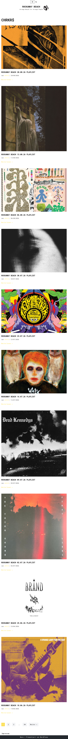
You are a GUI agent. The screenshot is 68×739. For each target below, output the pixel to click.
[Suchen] (36, 2)
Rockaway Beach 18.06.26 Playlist (18, 705)
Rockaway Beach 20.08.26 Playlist (18, 72)
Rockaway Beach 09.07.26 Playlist (18, 480)
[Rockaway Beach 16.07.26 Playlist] (34, 371)
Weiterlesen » (7, 80)
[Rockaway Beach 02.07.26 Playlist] (34, 526)
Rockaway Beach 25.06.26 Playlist (18, 623)
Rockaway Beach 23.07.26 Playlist (18, 336)
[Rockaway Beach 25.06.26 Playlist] (34, 598)
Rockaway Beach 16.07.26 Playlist (18, 396)
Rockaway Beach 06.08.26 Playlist (18, 215)
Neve (22, 737)
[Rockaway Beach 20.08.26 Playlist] (34, 47)
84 (25, 724)
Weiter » (33, 724)
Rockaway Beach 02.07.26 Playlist (18, 562)
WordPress (44, 737)
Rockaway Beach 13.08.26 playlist (18, 154)
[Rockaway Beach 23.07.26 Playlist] (34, 311)
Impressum (5, 733)
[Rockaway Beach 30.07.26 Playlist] (34, 250)
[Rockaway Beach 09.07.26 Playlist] (34, 443)
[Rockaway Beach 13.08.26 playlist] (34, 118)
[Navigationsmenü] (32, 1)
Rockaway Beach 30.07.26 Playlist (18, 275)
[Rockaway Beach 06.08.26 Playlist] (34, 190)
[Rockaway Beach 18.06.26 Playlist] (34, 669)
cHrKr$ (6, 75)
